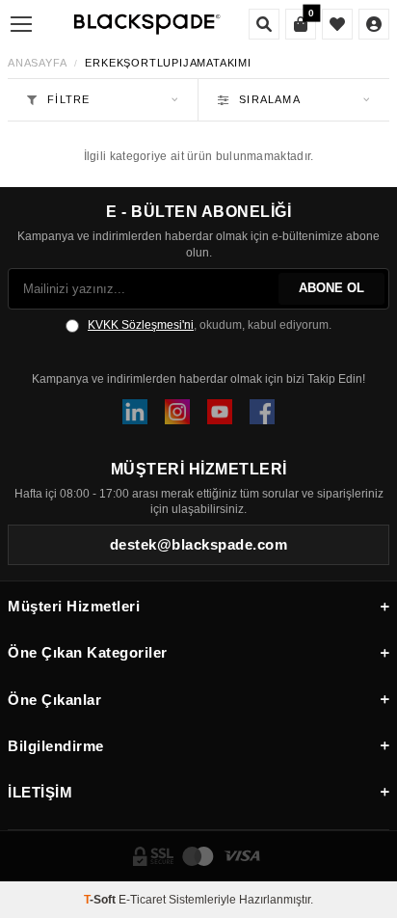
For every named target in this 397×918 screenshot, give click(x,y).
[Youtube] (219, 411)
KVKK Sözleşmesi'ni (141, 325)
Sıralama (270, 99)
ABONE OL (331, 288)
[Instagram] (177, 411)
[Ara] (264, 24)
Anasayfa (37, 63)
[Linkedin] (135, 411)
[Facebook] (262, 411)
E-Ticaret (142, 899)
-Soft (101, 899)
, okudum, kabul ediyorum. (209, 325)
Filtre (68, 99)
